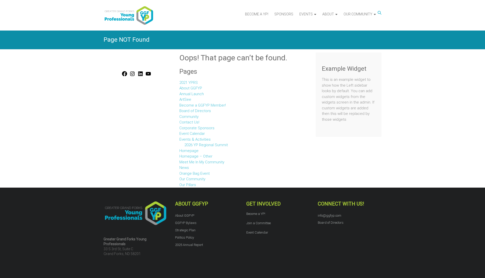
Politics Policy (184, 237)
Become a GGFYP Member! (202, 105)
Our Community (192, 179)
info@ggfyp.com (329, 215)
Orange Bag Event (194, 173)
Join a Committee (258, 223)
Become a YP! (255, 214)
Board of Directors (195, 111)
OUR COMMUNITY (358, 14)
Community (189, 116)
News (184, 167)
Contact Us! (189, 122)
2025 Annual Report (189, 245)
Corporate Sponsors (196, 128)
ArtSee (185, 99)
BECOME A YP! (256, 14)
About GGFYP (190, 88)
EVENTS (306, 14)
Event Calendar (192, 133)
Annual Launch (191, 94)
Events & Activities (195, 139)
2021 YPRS (188, 82)
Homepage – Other (195, 156)
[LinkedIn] (140, 76)
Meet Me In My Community (201, 162)
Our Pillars (187, 185)
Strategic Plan (185, 230)
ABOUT (328, 14)
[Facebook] (125, 76)
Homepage (189, 150)
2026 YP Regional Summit (206, 145)
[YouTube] (148, 76)
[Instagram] (132, 76)
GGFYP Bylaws (186, 223)
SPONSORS (283, 14)
